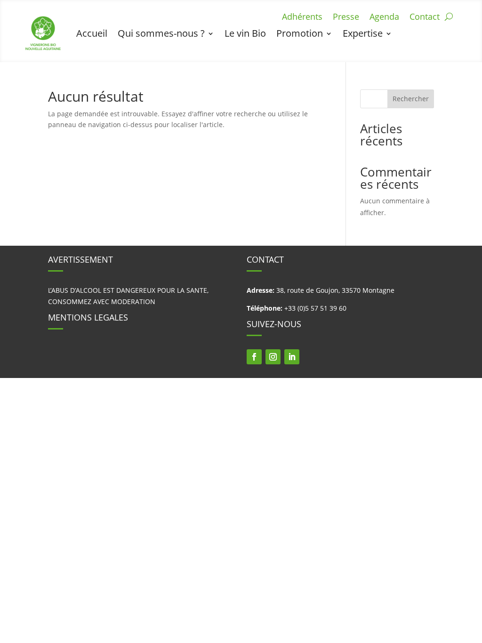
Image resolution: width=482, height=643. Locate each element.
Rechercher (411, 98)
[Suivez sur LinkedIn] (291, 356)
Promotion (299, 33)
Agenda (384, 17)
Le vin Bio (245, 33)
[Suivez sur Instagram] (273, 356)
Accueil (91, 33)
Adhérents (302, 17)
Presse (346, 17)
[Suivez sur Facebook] (254, 356)
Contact (425, 17)
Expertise (363, 33)
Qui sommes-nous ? (161, 33)
